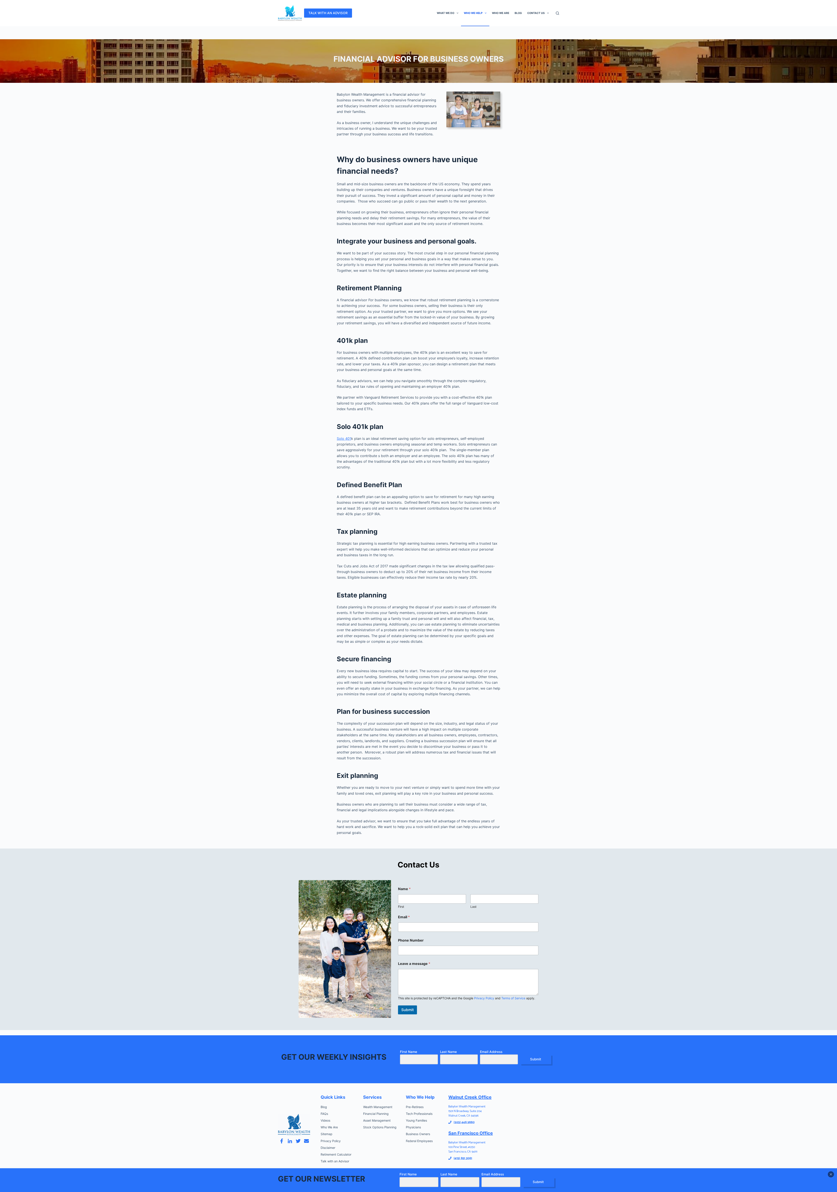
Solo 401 (344, 438)
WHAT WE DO (445, 13)
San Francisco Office (470, 1133)
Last (473, 906)
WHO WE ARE (500, 13)
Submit (407, 1010)
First (401, 906)
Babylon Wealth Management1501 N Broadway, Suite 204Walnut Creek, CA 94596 (466, 1111)
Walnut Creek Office (470, 1097)
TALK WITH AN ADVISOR (328, 13)
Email (404, 917)
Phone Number (411, 940)
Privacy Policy (484, 998)
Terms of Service (513, 998)
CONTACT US (536, 13)
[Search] (557, 13)
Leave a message (414, 964)
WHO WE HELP (473, 13)
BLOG (518, 13)
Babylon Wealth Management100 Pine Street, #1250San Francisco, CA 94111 (466, 1147)
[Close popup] (831, 1174)
